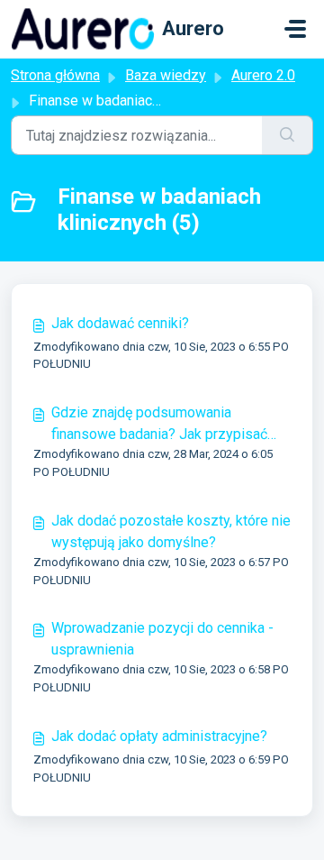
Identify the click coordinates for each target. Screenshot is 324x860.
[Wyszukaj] (287, 135)
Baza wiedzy (165, 75)
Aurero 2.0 (263, 75)
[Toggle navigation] (295, 29)
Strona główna (55, 75)
